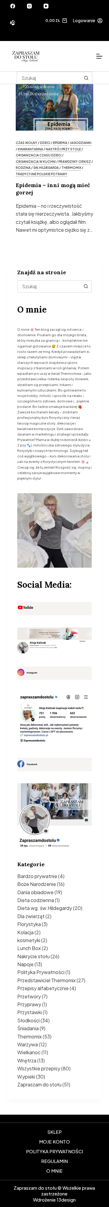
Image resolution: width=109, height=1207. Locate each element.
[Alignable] (13, 23)
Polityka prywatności (54, 1151)
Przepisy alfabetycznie (43, 988)
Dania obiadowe (35, 892)
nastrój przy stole (63, 149)
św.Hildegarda (46, 167)
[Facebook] (13, 6)
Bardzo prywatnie (37, 876)
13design (66, 1199)
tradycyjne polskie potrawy (41, 174)
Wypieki (26, 1076)
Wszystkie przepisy (38, 1068)
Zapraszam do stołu (39, 1084)
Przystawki (29, 1012)
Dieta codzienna (35, 900)
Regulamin (54, 1161)
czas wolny (26, 143)
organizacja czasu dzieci (38, 155)
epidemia (60, 143)
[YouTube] (46, 6)
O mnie (54, 1171)
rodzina (23, 167)
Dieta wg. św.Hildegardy (44, 908)
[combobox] (49, 286)
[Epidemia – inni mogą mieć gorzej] (55, 105)
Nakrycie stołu (33, 956)
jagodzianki (80, 143)
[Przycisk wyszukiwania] (86, 78)
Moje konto (54, 1141)
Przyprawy (29, 1004)
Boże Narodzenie (36, 884)
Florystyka (29, 924)
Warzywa (27, 1044)
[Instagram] (29, 6)
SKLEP (54, 1132)
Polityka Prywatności (40, 972)
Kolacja (25, 932)
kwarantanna (30, 149)
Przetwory (29, 996)
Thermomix (29, 1036)
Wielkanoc (29, 1052)
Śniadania (28, 1028)
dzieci (45, 143)
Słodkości (28, 1020)
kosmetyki (28, 940)
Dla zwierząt (31, 916)
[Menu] (99, 56)
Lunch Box (29, 948)
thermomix (71, 167)
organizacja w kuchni (36, 161)
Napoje (25, 964)
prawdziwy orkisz (74, 161)
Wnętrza (26, 1060)
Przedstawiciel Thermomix (46, 980)
